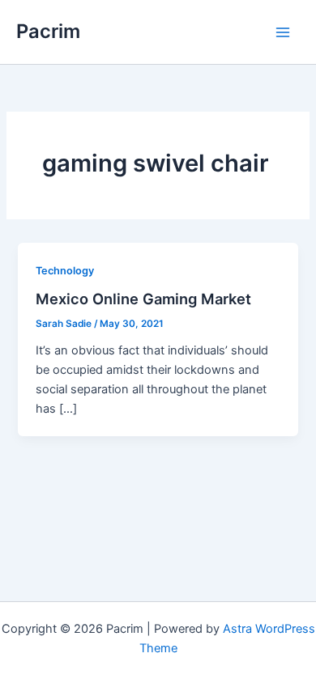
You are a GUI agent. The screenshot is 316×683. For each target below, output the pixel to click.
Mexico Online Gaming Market (143, 299)
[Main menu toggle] (283, 32)
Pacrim (48, 31)
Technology (65, 271)
